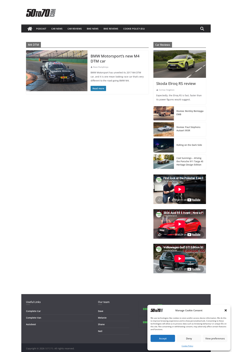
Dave (100, 311)
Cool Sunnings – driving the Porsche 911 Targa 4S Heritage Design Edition (189, 161)
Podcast (41, 28)
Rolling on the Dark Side (189, 144)
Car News (56, 28)
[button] (225, 310)
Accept (163, 338)
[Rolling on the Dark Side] (163, 145)
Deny (189, 338)
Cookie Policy (187, 346)
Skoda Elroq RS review (176, 83)
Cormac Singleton (166, 90)
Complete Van (33, 317)
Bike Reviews (111, 28)
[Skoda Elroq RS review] (179, 64)
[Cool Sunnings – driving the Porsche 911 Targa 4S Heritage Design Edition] (163, 161)
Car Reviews (75, 28)
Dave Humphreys (100, 67)
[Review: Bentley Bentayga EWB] (163, 113)
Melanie (102, 317)
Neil (100, 331)
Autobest (31, 324)
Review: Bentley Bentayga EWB (189, 112)
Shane (101, 324)
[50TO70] (30, 29)
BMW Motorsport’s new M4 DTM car (115, 58)
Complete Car (33, 311)
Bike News (92, 28)
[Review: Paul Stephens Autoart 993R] (163, 129)
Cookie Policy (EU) (134, 28)
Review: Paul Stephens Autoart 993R (188, 129)
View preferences (215, 338)
